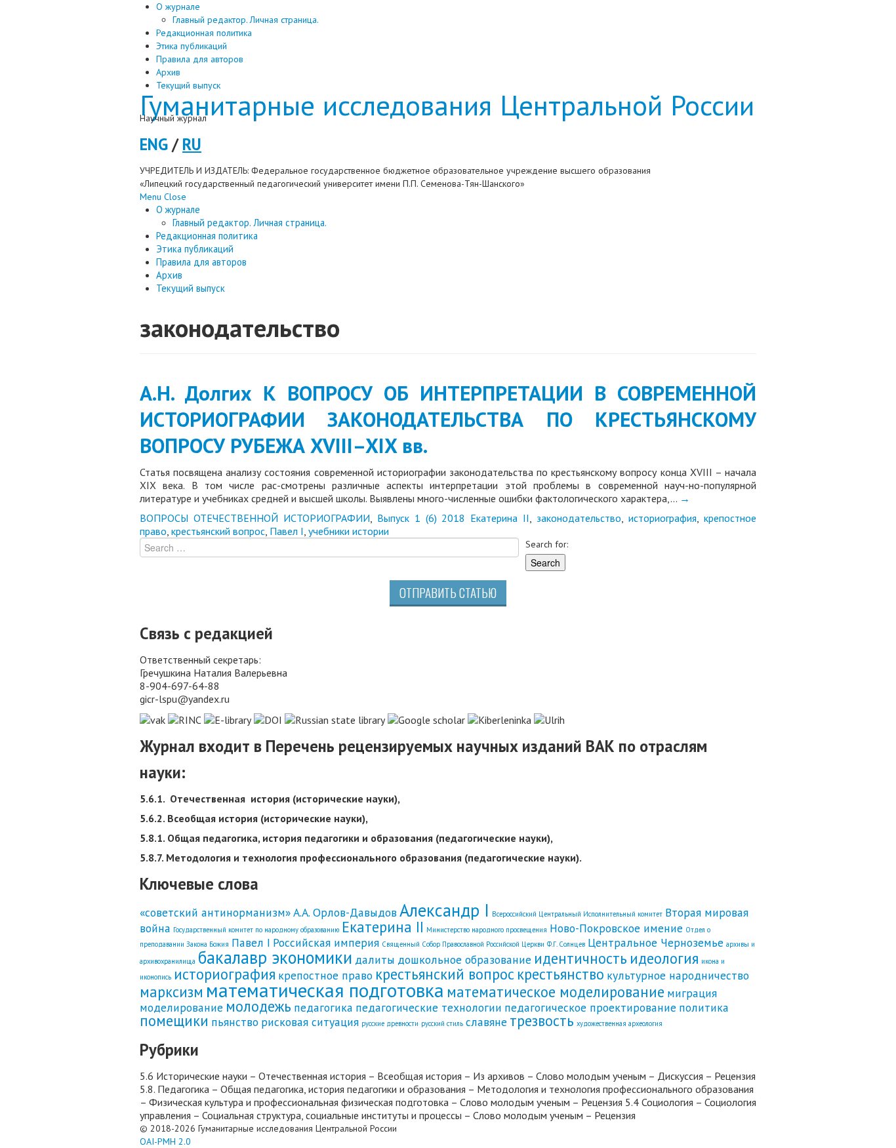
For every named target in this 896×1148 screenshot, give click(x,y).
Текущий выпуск (188, 85)
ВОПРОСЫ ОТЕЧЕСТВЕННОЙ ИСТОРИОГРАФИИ (255, 518)
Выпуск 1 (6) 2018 (421, 518)
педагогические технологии (429, 1007)
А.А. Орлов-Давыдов (345, 912)
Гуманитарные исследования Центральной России (447, 105)
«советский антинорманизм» (215, 912)
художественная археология (619, 1023)
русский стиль (442, 1023)
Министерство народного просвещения (486, 929)
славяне (486, 1021)
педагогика (323, 1007)
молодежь (258, 1006)
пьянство (234, 1021)
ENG (154, 144)
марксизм (171, 991)
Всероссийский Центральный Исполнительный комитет (577, 914)
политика (704, 1007)
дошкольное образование (464, 959)
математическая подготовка (325, 990)
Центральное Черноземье (655, 942)
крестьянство (560, 973)
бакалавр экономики (275, 957)
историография (662, 518)
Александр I (444, 910)
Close (175, 197)
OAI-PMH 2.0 (165, 1141)
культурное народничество (678, 975)
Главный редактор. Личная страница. (246, 20)
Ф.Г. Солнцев (566, 944)
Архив (168, 72)
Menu (150, 197)
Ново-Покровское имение (616, 928)
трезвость (542, 1020)
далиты (375, 959)
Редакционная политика (204, 33)
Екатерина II (499, 518)
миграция (692, 992)
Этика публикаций (191, 46)
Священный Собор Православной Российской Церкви (463, 944)
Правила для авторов (199, 59)
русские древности (389, 1023)
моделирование (181, 1007)
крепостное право (325, 975)
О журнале (178, 6)
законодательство (579, 518)
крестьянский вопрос (218, 531)
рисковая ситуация (310, 1021)
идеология (664, 958)
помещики (174, 1020)
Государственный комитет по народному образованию (256, 929)
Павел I (287, 531)
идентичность (580, 958)
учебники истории (348, 531)
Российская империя (326, 942)
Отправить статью (448, 592)
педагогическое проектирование (590, 1007)
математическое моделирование (555, 991)
